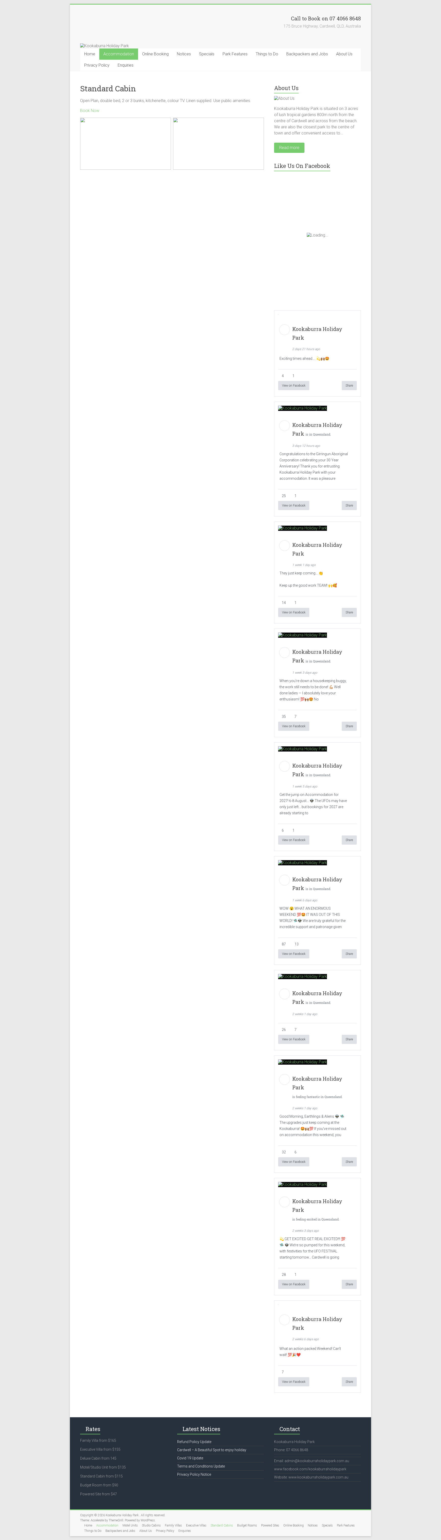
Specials (206, 54)
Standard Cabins (222, 1525)
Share (349, 385)
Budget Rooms (247, 1525)
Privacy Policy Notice (194, 1474)
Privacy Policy (96, 65)
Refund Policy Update (194, 1442)
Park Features (235, 54)
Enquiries (125, 65)
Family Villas (173, 1525)
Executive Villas (196, 1525)
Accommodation (118, 54)
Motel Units (130, 1525)
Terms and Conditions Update (201, 1466)
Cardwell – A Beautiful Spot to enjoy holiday (211, 1450)
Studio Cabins (151, 1525)
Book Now (89, 110)
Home (89, 54)
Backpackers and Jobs (307, 54)
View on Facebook (293, 385)
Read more (289, 147)
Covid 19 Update (190, 1458)
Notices (184, 54)
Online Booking (155, 54)
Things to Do (267, 54)
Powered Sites (270, 1525)
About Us (344, 54)
